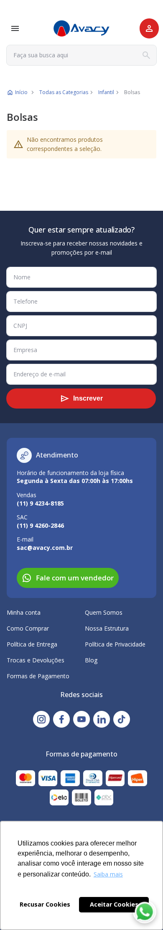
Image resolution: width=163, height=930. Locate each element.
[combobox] (81, 55)
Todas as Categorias (63, 92)
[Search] (146, 55)
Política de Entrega (32, 644)
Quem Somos (103, 612)
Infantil (106, 92)
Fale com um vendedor (75, 578)
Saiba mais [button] (108, 874)
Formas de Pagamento (38, 676)
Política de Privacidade (115, 644)
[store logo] (81, 28)
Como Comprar (28, 628)
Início (21, 92)
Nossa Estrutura (107, 628)
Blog (91, 660)
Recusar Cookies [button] (45, 904)
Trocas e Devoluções (35, 660)
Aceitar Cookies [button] (114, 904)
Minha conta (24, 612)
